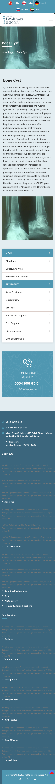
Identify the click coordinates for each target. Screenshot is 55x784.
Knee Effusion (11, 739)
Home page (7, 52)
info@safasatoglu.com (27, 389)
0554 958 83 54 (27, 383)
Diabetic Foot (11, 659)
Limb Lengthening (15, 338)
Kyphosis (8, 639)
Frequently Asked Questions (18, 605)
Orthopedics (10, 679)
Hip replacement (14, 330)
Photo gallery (11, 600)
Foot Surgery (12, 323)
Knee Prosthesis (14, 291)
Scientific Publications (15, 590)
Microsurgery (12, 299)
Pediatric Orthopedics (17, 315)
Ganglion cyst (11, 699)
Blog (6, 595)
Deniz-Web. (44, 774)
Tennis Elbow (10, 760)
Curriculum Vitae (12, 546)
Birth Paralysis (11, 719)
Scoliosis (10, 307)
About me (9, 501)
